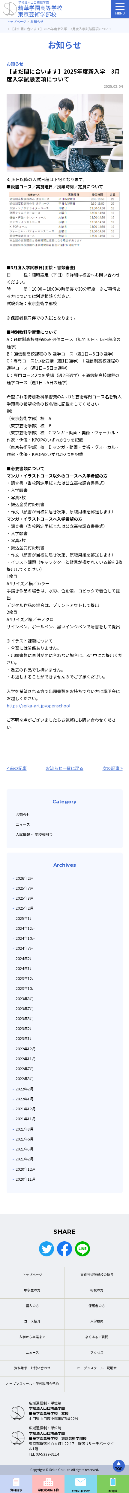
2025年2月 (24, 908)
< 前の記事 (17, 768)
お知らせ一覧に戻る (64, 768)
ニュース (23, 824)
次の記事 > (113, 768)
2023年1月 (24, 1038)
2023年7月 (24, 1008)
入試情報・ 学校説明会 (34, 834)
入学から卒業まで (32, 1337)
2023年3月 (24, 1018)
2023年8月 (24, 999)
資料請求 (16, 1490)
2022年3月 (24, 1079)
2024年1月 (24, 968)
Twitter (46, 1248)
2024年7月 (24, 948)
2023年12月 (25, 978)
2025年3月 (24, 898)
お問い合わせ (81, 1491)
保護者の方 (96, 1306)
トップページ (32, 1275)
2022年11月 (25, 1059)
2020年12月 (25, 1169)
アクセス (97, 1353)
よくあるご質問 (96, 1337)
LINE (82, 1248)
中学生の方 (32, 1290)
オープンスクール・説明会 (97, 1368)
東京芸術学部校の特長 (96, 1275)
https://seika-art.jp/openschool (38, 706)
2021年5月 (24, 1149)
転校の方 (97, 1290)
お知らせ (23, 814)
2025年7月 (24, 888)
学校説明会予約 (48, 1490)
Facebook (64, 1248)
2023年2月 (24, 1028)
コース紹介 (32, 1321)
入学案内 (97, 1321)
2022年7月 (24, 1069)
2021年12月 (25, 1109)
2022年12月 (25, 1049)
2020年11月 (25, 1179)
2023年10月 (25, 988)
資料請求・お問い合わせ (32, 1368)
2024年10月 (25, 938)
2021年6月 (24, 1139)
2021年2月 (24, 1159)
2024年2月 (24, 958)
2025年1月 (24, 918)
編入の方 (32, 1306)
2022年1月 (24, 1099)
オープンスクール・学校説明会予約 (32, 1384)
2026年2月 (24, 878)
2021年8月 (24, 1129)
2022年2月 (24, 1089)
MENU (120, 13)
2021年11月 (25, 1119)
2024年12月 (25, 928)
